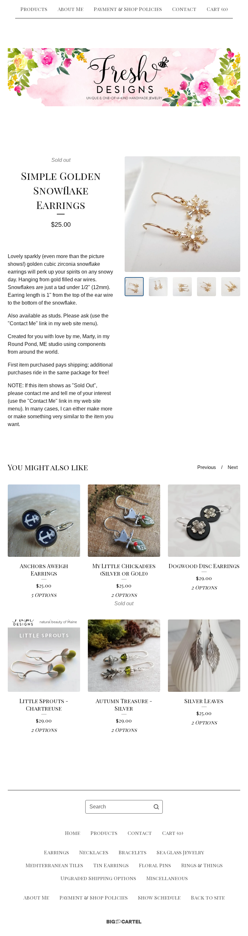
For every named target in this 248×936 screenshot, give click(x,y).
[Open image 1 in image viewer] (182, 214)
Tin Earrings (111, 865)
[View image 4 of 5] (206, 286)
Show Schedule (159, 897)
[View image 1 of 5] (134, 286)
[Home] (124, 77)
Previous (206, 467)
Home (72, 832)
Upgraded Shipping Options (98, 878)
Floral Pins (155, 865)
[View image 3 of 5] (182, 286)
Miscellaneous (167, 878)
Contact (184, 8)
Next (233, 467)
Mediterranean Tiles (54, 865)
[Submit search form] (156, 807)
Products (33, 8)
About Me (70, 8)
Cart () (217, 8)
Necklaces (93, 852)
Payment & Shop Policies (128, 8)
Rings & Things (201, 865)
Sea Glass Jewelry (180, 852)
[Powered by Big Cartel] (124, 921)
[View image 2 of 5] (158, 286)
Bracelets (132, 852)
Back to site (208, 897)
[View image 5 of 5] (230, 286)
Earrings (56, 852)
